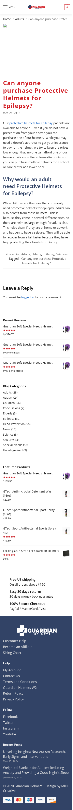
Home (7, 19)
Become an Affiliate (17, 647)
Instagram (11, 728)
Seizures (62, 254)
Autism (8, 397)
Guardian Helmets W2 (20, 687)
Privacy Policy (13, 699)
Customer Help (14, 641)
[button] (66, 7)
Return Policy (13, 693)
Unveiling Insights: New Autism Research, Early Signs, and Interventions (34, 754)
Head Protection (14, 424)
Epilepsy (48, 254)
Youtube (9, 734)
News (7, 429)
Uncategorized (13, 450)
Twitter (8, 722)
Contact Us (11, 676)
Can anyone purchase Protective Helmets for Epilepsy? (43, 261)
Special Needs (12, 445)
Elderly (36, 254)
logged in (27, 297)
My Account (12, 670)
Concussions (11, 408)
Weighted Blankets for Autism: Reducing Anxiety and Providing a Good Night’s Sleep (36, 770)
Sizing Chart (12, 652)
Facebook (10, 716)
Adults (19, 19)
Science (8, 434)
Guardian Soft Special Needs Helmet (28, 326)
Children (9, 403)
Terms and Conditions (20, 682)
